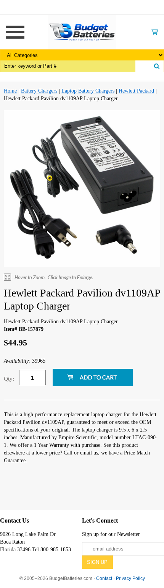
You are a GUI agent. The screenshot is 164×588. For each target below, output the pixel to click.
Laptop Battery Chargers (87, 91)
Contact (104, 578)
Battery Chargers (39, 91)
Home (10, 91)
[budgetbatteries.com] (82, 31)
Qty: (9, 379)
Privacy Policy (130, 578)
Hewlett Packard (136, 91)
